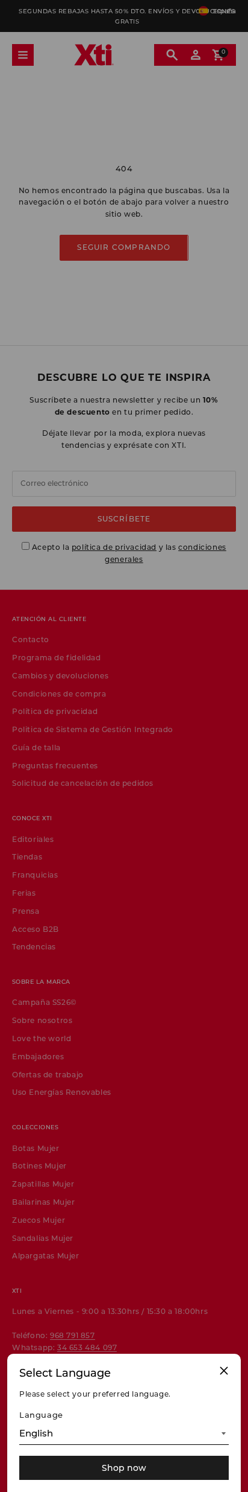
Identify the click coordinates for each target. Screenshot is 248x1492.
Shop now (124, 1467)
